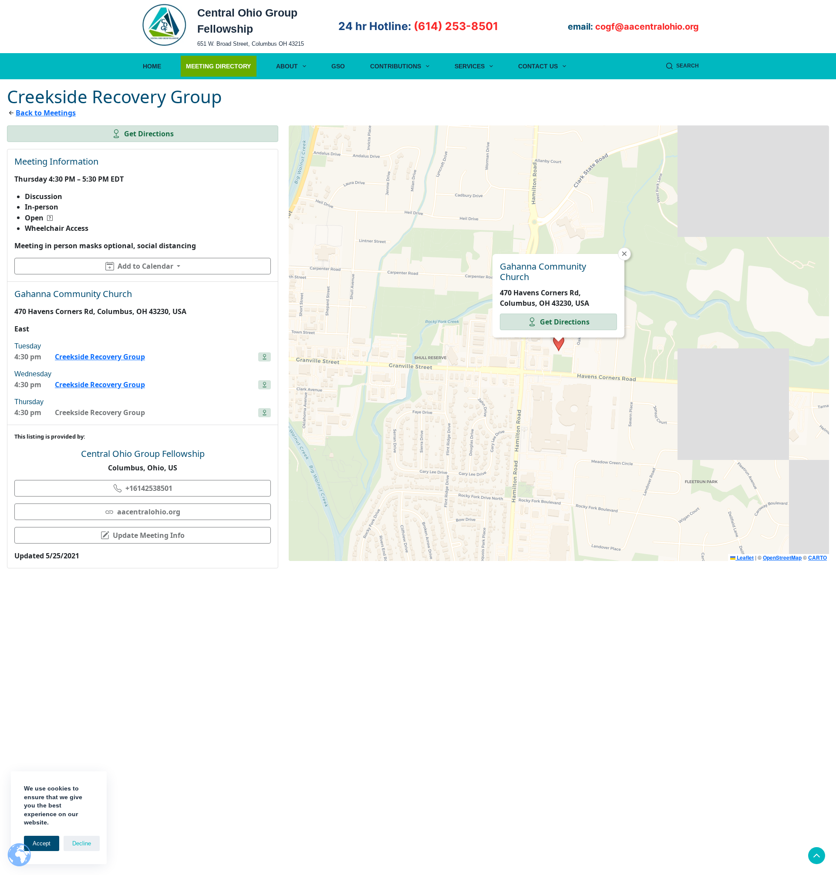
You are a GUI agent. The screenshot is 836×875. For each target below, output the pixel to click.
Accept (42, 843)
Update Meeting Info (149, 535)
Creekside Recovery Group (100, 356)
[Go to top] (816, 855)
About (287, 66)
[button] (558, 343)
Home (152, 66)
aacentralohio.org (148, 512)
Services (470, 66)
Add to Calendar (145, 266)
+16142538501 (148, 488)
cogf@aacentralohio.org (647, 26)
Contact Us (538, 66)
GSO (338, 66)
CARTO (817, 557)
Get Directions (149, 134)
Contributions (395, 66)
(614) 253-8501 (456, 26)
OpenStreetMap (782, 557)
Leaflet (744, 557)
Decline (81, 843)
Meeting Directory (218, 66)
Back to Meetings (46, 113)
